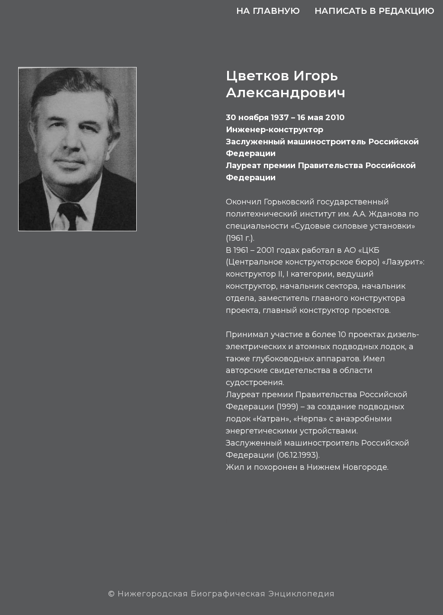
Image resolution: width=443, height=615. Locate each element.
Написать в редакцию (374, 11)
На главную (268, 11)
